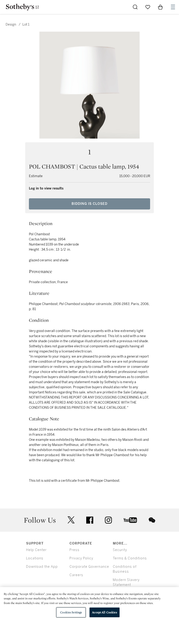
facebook (89, 520)
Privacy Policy (81, 558)
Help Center (36, 550)
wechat (152, 520)
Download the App (42, 567)
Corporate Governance (89, 567)
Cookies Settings (71, 612)
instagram (108, 520)
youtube (130, 520)
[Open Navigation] (173, 6)
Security (120, 550)
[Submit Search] (135, 7)
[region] (89, 604)
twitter (71, 520)
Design (11, 25)
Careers (76, 575)
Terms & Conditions (130, 558)
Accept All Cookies (104, 612)
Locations (34, 558)
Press (74, 550)
